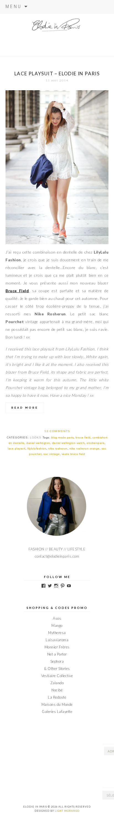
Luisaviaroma (57, 640)
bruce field (83, 437)
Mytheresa (57, 632)
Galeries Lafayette (57, 711)
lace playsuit (16, 448)
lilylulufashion (36, 448)
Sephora (57, 661)
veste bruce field (73, 454)
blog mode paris (62, 437)
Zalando (57, 683)
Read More (24, 407)
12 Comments (57, 431)
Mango (57, 625)
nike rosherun (58, 448)
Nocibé (57, 690)
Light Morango (67, 810)
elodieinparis (96, 442)
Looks (35, 437)
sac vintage (51, 454)
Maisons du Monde (57, 704)
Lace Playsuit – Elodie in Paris (57, 73)
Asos (57, 618)
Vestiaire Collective (57, 675)
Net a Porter (57, 654)
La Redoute (57, 697)
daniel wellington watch (68, 442)
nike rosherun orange (84, 448)
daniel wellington (38, 442)
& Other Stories (57, 668)
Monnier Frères (57, 647)
